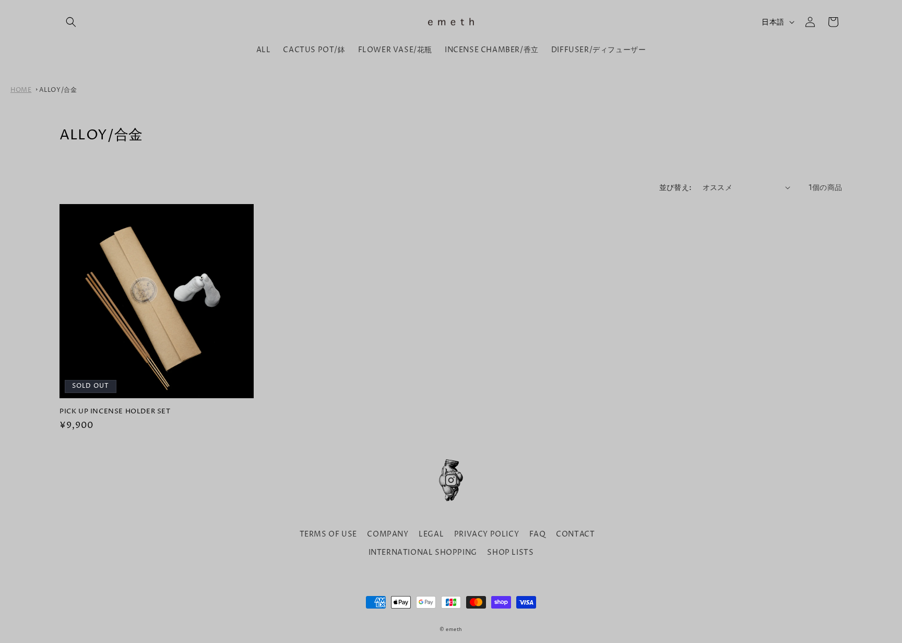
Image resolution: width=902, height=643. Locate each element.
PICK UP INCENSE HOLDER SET (115, 411)
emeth (454, 629)
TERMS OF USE (328, 534)
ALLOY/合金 (58, 90)
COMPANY (387, 534)
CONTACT (575, 534)
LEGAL (431, 534)
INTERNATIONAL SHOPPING (423, 552)
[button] (71, 21)
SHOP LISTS (510, 552)
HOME (20, 90)
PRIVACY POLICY (486, 534)
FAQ (537, 534)
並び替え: (675, 188)
